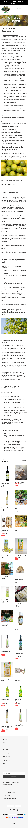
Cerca (4, 742)
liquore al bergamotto (13, 298)
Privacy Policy (6, 749)
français (10, 806)
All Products (5, 763)
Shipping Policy (6, 756)
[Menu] (25, 8)
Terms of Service (6, 760)
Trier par (3, 459)
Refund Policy (6, 753)
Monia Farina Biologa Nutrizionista (10, 34)
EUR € (17, 806)
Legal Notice (5, 746)
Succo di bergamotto (13, 259)
